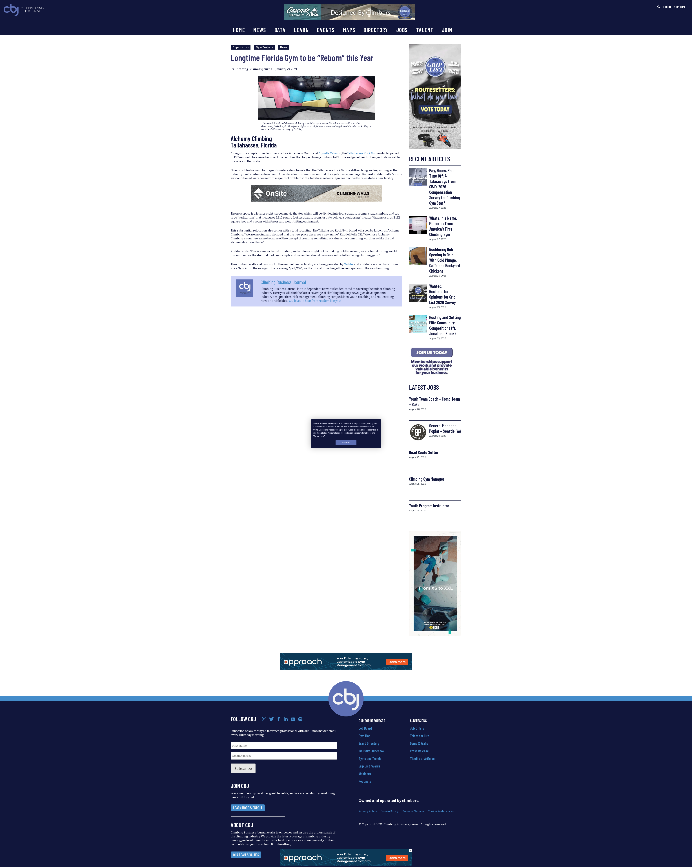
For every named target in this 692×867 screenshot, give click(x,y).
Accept (346, 442)
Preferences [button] (319, 436)
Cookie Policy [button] (321, 433)
